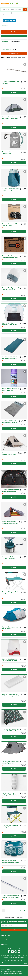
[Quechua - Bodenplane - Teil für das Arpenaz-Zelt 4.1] (14, 312)
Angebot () (5, 41)
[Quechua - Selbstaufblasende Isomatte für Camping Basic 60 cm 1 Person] (14, 346)
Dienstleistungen (5, 935)
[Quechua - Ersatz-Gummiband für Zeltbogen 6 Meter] (14, 213)
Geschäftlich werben (5, 971)
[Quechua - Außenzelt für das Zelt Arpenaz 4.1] (14, 616)
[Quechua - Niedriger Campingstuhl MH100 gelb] (14, 814)
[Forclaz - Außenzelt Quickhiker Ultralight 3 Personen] (14, 750)
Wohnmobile (4, 940)
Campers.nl (13, 962)
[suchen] (25, 9)
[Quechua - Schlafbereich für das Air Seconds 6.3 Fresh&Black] (14, 479)
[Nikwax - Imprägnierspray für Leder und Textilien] (14, 378)
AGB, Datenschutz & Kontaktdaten (8, 973)
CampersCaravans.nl (6, 13)
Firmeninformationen (15, 41)
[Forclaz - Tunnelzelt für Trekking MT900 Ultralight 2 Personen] (14, 511)
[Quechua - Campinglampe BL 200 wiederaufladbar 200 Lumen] (14, 648)
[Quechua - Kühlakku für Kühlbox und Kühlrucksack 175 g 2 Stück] (14, 683)
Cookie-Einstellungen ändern (16, 971)
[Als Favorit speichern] (24, 64)
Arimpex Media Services (6, 969)
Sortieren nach (5, 57)
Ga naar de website (14, 36)
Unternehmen (15, 13)
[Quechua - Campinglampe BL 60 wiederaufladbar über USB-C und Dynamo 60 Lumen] (14, 277)
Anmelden (14, 930)
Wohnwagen (4, 944)
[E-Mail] (19, 951)
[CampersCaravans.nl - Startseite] (9, 3)
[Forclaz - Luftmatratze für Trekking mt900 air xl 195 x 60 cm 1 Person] (14, 782)
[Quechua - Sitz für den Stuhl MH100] (14, 581)
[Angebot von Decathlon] (9, 20)
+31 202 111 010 (22, 955)
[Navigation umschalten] (25, 3)
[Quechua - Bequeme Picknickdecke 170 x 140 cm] (14, 718)
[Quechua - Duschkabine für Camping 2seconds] (14, 178)
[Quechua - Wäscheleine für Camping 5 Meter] (14, 141)
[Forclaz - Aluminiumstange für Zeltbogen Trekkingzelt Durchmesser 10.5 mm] (14, 885)
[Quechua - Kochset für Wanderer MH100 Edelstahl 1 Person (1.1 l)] (14, 546)
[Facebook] (9, 951)
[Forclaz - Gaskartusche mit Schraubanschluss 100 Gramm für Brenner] (14, 849)
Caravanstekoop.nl (21, 962)
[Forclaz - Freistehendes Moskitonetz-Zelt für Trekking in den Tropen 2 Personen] (14, 106)
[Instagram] (15, 951)
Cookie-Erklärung (18, 973)
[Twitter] (12, 951)
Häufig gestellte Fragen (18, 957)
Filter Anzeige (14, 53)
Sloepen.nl (24, 963)
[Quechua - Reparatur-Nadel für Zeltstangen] (14, 71)
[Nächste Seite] (16, 913)
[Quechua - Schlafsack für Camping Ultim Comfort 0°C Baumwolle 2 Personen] (14, 410)
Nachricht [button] (15, 92)
